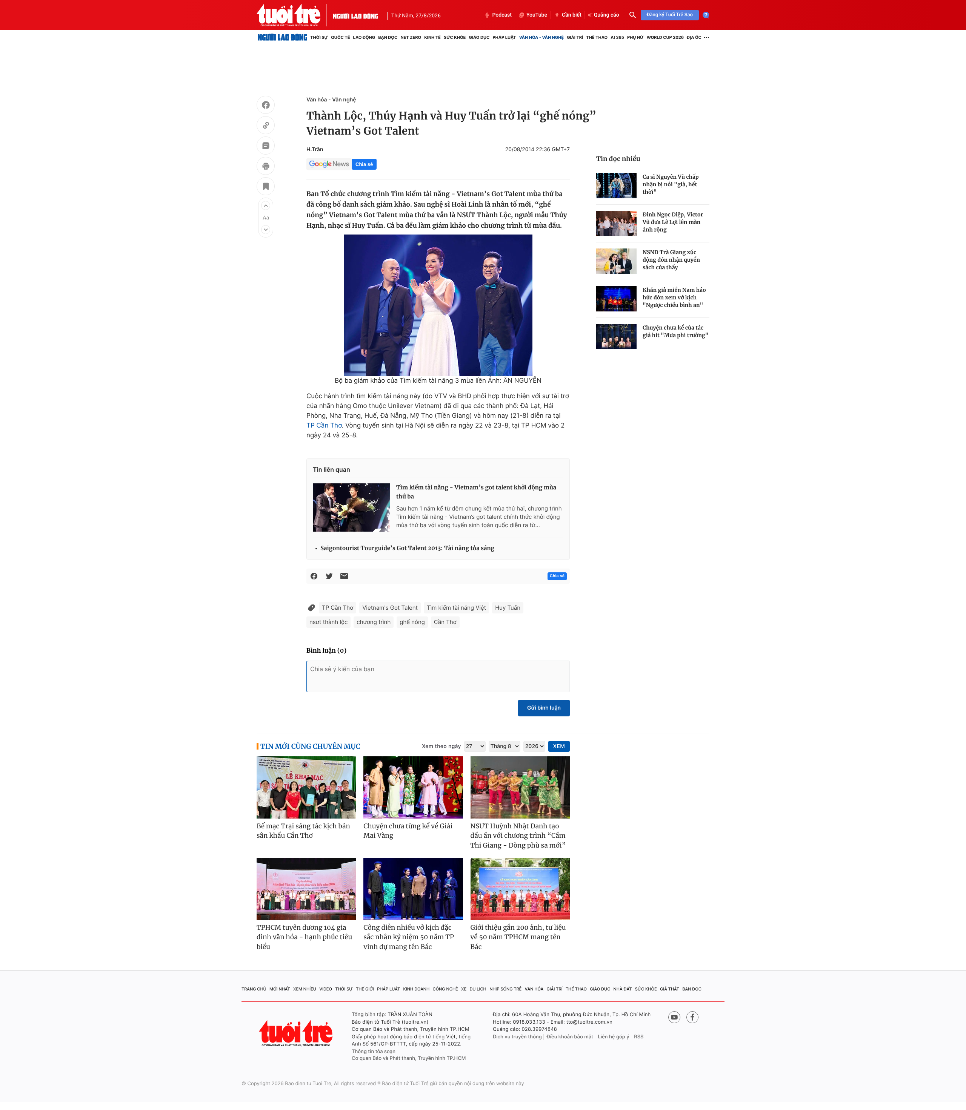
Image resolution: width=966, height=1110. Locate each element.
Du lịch (477, 989)
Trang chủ (254, 989)
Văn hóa (534, 989)
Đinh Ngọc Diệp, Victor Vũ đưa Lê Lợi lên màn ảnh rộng (673, 222)
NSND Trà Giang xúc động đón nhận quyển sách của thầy (671, 260)
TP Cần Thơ (324, 425)
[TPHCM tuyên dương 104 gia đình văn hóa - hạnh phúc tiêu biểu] (306, 889)
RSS (638, 1037)
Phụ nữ (635, 37)
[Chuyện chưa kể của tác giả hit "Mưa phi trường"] (616, 336)
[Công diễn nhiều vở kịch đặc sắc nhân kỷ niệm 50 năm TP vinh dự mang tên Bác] (413, 889)
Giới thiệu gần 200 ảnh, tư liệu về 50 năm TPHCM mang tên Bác (518, 937)
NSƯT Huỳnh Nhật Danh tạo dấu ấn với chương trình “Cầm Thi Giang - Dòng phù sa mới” (518, 835)
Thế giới (365, 989)
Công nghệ (445, 989)
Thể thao (597, 37)
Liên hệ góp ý (613, 1037)
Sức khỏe (455, 37)
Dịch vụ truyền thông (517, 1037)
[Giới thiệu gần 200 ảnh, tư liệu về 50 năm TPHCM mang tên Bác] (520, 889)
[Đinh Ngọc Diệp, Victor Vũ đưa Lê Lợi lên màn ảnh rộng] (616, 223)
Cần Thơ (445, 622)
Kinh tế (432, 37)
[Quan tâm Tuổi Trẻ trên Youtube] (674, 1017)
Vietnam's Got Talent (390, 607)
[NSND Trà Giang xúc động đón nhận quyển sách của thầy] (616, 261)
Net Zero (410, 37)
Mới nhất (279, 989)
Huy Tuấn (507, 607)
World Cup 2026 (665, 37)
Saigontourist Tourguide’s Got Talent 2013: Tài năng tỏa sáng (407, 548)
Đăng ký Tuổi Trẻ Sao (670, 15)
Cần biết (571, 15)
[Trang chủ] (282, 37)
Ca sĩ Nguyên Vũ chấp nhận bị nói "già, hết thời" (671, 184)
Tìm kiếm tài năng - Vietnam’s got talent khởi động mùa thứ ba (476, 492)
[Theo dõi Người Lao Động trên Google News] (329, 164)
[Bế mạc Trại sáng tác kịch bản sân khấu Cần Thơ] (306, 787)
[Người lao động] (355, 15)
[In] (266, 167)
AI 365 (617, 37)
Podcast (502, 15)
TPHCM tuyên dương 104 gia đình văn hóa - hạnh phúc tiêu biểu (304, 937)
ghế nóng (412, 622)
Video (325, 989)
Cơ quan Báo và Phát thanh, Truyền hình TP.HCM (409, 1058)
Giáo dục (479, 37)
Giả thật (669, 989)
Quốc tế (340, 37)
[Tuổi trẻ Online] (296, 1033)
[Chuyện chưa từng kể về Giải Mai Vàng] (413, 787)
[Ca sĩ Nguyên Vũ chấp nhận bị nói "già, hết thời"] (616, 185)
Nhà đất (623, 989)
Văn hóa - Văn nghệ (541, 37)
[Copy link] (266, 126)
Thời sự (319, 37)
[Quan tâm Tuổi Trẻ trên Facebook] (692, 1017)
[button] (265, 205)
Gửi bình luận (544, 708)
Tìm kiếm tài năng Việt (456, 607)
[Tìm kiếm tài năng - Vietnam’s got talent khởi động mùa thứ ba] (351, 507)
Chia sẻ (364, 164)
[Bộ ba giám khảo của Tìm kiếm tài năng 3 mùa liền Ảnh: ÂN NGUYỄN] (438, 305)
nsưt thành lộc (328, 622)
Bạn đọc (387, 37)
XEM (559, 746)
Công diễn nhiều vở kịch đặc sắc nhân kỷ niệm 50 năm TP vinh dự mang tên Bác (408, 937)
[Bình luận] (266, 146)
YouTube (536, 15)
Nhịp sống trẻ (505, 989)
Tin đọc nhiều (618, 159)
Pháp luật (504, 37)
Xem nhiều (304, 989)
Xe (463, 989)
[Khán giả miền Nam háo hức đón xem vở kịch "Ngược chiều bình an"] (616, 298)
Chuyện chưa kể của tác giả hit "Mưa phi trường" (676, 331)
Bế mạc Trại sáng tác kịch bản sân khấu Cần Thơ (303, 831)
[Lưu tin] (266, 187)
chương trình (374, 622)
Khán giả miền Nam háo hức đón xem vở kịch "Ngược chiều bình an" (674, 297)
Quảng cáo (606, 15)
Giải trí (575, 37)
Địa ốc (694, 37)
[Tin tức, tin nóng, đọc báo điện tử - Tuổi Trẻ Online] (295, 15)
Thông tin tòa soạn (373, 1052)
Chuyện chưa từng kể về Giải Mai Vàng (407, 831)
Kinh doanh (416, 989)
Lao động (364, 37)
